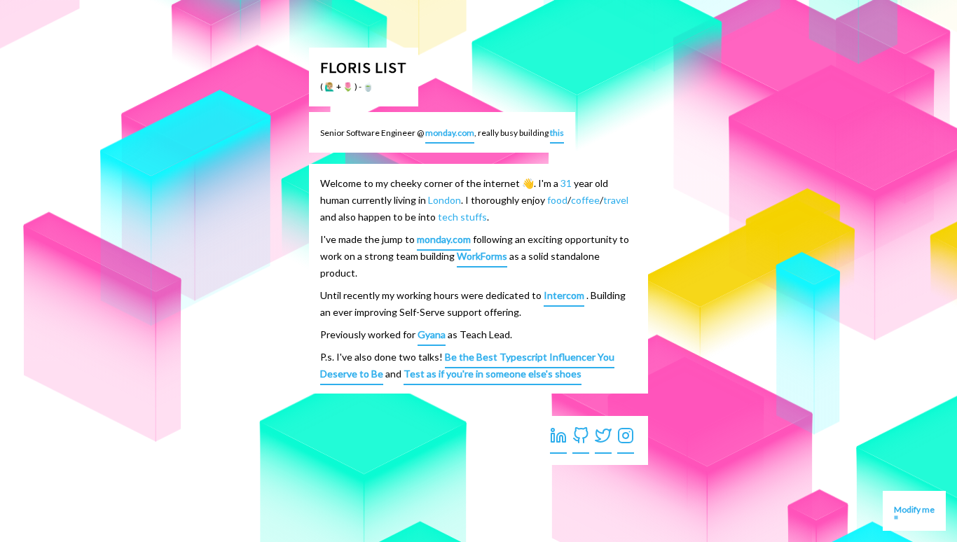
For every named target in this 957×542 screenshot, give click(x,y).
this (557, 132)
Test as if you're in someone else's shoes (492, 374)
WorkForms (482, 256)
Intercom (564, 295)
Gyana (432, 334)
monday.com (449, 132)
